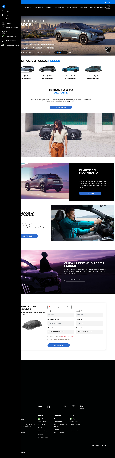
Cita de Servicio (59, 7)
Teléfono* (79, 319)
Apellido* (79, 311)
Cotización (49, 7)
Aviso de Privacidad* (67, 336)
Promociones (39, 7)
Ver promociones (61, 107)
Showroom (28, 7)
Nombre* (50, 311)
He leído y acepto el (62, 336)
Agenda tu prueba (72, 7)
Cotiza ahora (90, 193)
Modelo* (50, 328)
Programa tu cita (75, 280)
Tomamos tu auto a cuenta (98, 7)
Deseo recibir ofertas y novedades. (60, 339)
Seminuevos (83, 7)
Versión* (78, 328)
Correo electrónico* (53, 319)
